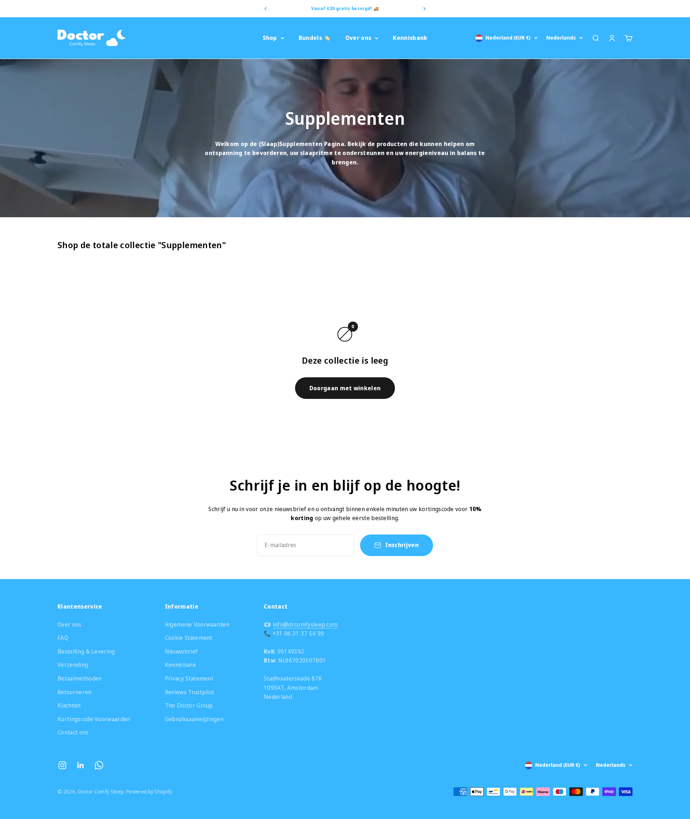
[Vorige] (265, 8)
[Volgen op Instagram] (62, 765)
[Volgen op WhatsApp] (99, 765)
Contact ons (73, 732)
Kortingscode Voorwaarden (94, 719)
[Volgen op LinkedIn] (81, 765)
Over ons (358, 38)
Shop (270, 38)
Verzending (73, 665)
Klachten (69, 705)
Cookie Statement (189, 638)
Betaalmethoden (80, 678)
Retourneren (75, 692)
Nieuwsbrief (181, 651)
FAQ (63, 638)
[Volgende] (424, 8)
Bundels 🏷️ (315, 38)
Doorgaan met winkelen (345, 388)
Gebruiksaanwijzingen (194, 719)
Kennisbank (410, 38)
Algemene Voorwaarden (197, 624)
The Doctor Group (189, 705)
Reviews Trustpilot (190, 692)
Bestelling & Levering (86, 651)
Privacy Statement (189, 678)
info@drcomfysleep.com (305, 624)
